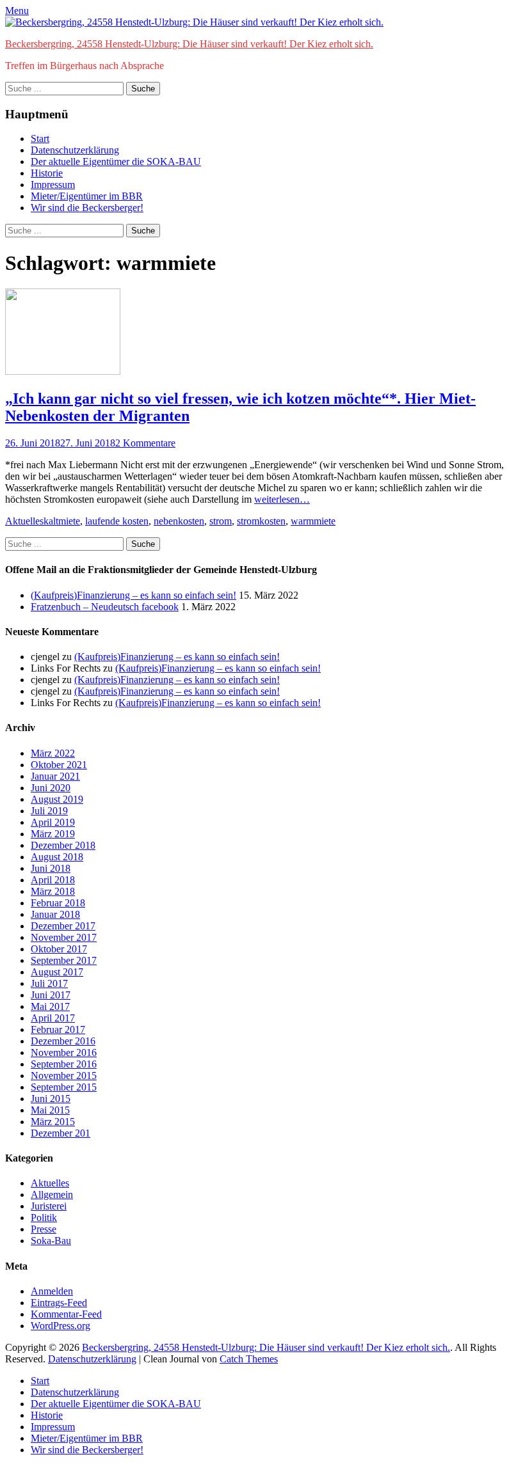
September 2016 (64, 1064)
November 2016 (64, 1052)
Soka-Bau (51, 1240)
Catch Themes (249, 1358)
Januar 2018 (55, 914)
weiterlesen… (282, 499)
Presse (43, 1229)
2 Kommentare (145, 442)
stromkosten (261, 521)
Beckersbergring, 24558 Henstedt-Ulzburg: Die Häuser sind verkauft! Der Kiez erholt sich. (189, 43)
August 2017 (57, 971)
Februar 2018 (58, 902)
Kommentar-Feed (66, 1314)
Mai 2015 (50, 1110)
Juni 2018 (50, 868)
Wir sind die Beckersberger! (87, 207)
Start (40, 138)
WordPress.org (60, 1325)
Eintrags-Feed (59, 1302)
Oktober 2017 (59, 948)
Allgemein (52, 1194)
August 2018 (57, 856)
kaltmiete (62, 521)
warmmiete (313, 521)
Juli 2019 (49, 810)
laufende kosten (117, 521)
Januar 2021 (55, 776)
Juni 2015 (50, 1098)
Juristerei (49, 1206)
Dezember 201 (60, 1133)
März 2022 (53, 753)
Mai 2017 (50, 1006)
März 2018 (53, 891)
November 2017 (64, 937)
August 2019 (57, 799)
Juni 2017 (50, 994)
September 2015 (64, 1087)
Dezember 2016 (63, 1041)
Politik (44, 1217)
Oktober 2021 (59, 764)
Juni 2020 (50, 787)
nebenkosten (179, 521)
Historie (47, 173)
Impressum (53, 184)
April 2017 (53, 1018)
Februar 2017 (58, 1029)
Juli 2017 (49, 983)
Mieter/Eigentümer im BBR (87, 196)
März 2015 (53, 1121)
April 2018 (53, 879)
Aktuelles (24, 521)
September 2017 (64, 960)
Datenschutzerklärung (75, 150)
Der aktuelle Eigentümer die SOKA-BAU (116, 161)
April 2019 (53, 822)
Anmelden (52, 1291)
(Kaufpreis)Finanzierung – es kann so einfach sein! (133, 595)
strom (220, 521)
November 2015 (64, 1075)
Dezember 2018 (63, 845)
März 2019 (53, 833)
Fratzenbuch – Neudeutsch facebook (105, 606)
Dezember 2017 (63, 925)
